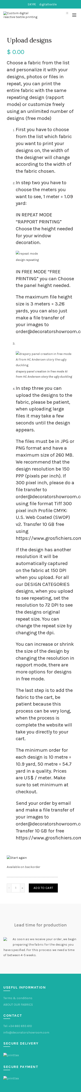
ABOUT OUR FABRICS (18, 1005)
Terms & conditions (17, 998)
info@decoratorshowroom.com (26, 1032)
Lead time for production (40, 925)
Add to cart (43, 888)
